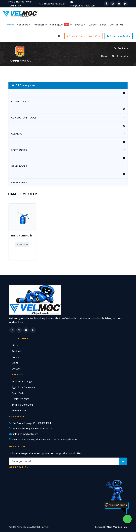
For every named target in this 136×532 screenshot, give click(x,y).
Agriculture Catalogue (23, 387)
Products (39, 24)
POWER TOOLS (20, 101)
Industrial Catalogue (22, 381)
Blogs (103, 24)
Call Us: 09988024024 (53, 3)
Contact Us (116, 24)
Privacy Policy (19, 410)
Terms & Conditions (22, 404)
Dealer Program (20, 398)
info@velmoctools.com (82, 5)
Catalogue (59, 24)
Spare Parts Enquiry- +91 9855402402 (33, 428)
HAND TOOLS (19, 166)
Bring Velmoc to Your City (84, 36)
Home (10, 24)
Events (79, 24)
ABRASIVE (16, 133)
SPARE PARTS (19, 182)
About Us (23, 24)
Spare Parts (18, 393)
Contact (16, 368)
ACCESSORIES (19, 150)
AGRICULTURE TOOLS (24, 117)
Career (93, 24)
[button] (116, 505)
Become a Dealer (119, 36)
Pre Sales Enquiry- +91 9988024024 (32, 423)
